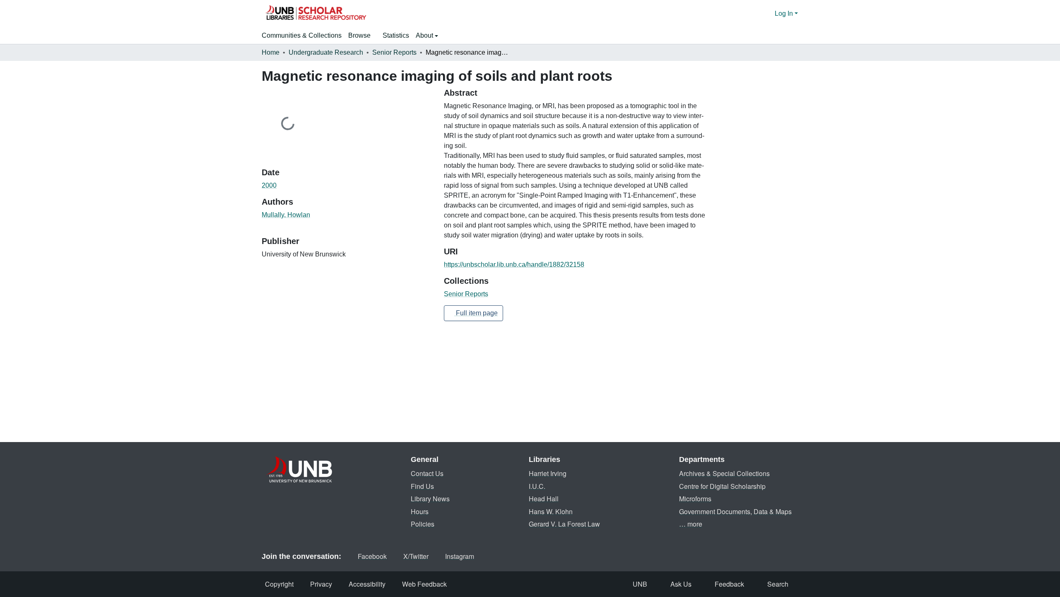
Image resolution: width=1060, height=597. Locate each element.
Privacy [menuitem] (321, 584)
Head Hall (544, 498)
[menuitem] (362, 35)
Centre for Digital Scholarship (722, 486)
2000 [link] (269, 185)
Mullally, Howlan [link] (286, 214)
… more (690, 524)
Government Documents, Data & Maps (735, 511)
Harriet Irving (547, 473)
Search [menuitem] (777, 584)
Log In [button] (785, 13)
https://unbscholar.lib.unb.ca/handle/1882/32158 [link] (514, 264)
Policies (422, 524)
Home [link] (270, 52)
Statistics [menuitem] (396, 35)
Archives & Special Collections (724, 473)
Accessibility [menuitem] (367, 584)
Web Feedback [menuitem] (424, 584)
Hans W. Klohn (551, 511)
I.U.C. (537, 486)
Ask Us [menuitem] (680, 584)
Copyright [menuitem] (279, 584)
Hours (420, 511)
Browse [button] (359, 35)
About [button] (425, 35)
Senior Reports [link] (394, 52)
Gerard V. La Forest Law (564, 524)
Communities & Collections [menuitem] (302, 35)
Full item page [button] (476, 313)
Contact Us (427, 473)
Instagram (459, 556)
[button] (315, 13)
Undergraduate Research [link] (326, 52)
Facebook (372, 556)
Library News (430, 498)
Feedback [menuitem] (729, 584)
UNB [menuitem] (640, 584)
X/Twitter (416, 556)
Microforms (695, 498)
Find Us (422, 486)
